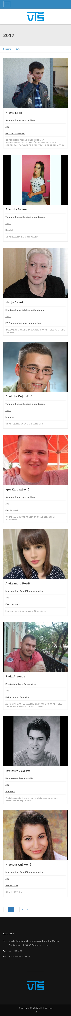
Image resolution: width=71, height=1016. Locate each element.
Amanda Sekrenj (17, 209)
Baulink (9, 230)
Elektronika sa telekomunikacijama (24, 310)
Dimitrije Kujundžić (18, 396)
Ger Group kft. (13, 510)
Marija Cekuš (14, 302)
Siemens (10, 791)
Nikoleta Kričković (18, 864)
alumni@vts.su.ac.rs (19, 956)
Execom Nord (12, 604)
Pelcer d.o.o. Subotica (17, 697)
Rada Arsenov (15, 676)
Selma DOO (11, 885)
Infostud (9, 417)
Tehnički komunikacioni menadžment (25, 217)
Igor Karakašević (17, 489)
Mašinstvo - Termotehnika (19, 778)
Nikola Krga (13, 112)
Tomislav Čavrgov (18, 770)
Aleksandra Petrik (18, 583)
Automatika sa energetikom (20, 120)
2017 (8, 127)
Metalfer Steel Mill (15, 133)
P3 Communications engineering (23, 323)
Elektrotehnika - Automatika (20, 684)
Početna (7, 49)
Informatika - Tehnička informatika (24, 591)
